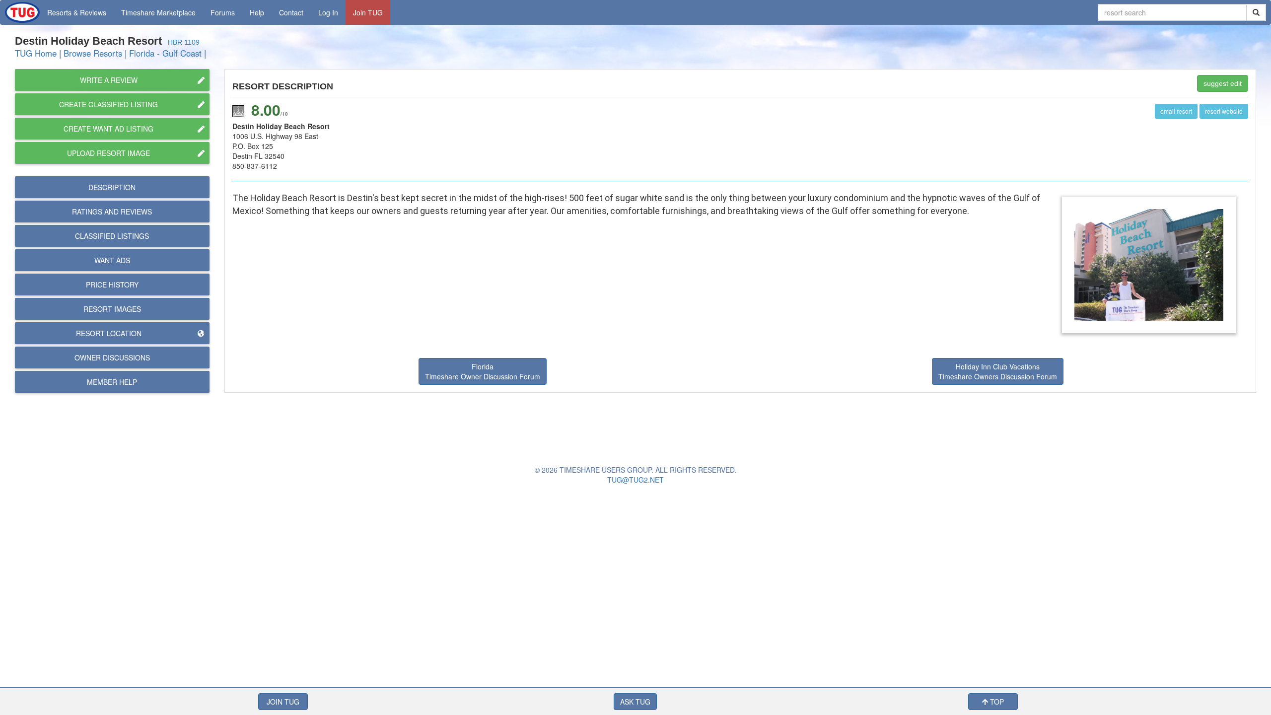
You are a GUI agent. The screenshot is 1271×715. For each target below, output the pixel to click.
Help (257, 12)
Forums (223, 12)
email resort (1176, 111)
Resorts (76, 12)
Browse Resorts (93, 53)
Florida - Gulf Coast (165, 53)
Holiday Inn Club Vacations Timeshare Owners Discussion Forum (997, 371)
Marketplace (158, 12)
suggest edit (1222, 83)
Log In (328, 12)
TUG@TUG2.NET (635, 480)
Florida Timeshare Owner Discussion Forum (482, 371)
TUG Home (36, 53)
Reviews (112, 211)
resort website (1224, 111)
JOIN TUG (283, 702)
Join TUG (368, 12)
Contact (291, 12)
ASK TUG (635, 702)
